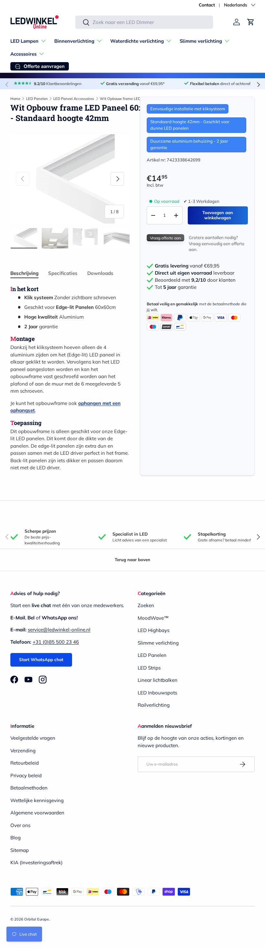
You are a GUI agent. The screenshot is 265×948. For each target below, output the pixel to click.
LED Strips (149, 668)
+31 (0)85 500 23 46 (56, 642)
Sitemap (19, 850)
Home (15, 98)
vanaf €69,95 (187, 266)
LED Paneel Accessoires (73, 98)
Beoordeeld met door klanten (195, 280)
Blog (15, 837)
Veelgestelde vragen (32, 738)
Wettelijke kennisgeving (37, 800)
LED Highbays (153, 630)
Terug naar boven (132, 559)
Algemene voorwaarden (37, 813)
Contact (207, 4)
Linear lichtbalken (157, 680)
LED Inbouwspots (157, 693)
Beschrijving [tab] (24, 273)
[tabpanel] (70, 378)
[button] (251, 22)
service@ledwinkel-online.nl (59, 630)
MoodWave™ (153, 618)
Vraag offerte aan (165, 237)
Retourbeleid (24, 763)
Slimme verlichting (158, 643)
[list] (70, 178)
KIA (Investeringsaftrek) (36, 862)
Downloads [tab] (100, 273)
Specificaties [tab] (63, 273)
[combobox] (144, 22)
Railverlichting (154, 705)
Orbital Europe (36, 919)
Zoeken (146, 605)
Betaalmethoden (29, 788)
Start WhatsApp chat (41, 659)
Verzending (23, 750)
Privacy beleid (26, 775)
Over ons (20, 825)
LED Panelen (37, 98)
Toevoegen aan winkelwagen (217, 215)
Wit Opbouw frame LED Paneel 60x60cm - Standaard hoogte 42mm (136, 98)
